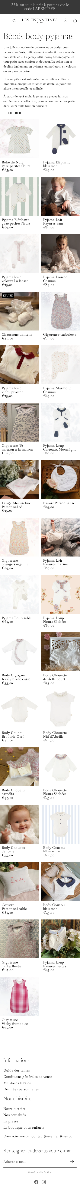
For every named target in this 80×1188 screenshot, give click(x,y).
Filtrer (14, 113)
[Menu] (5, 20)
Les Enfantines (44, 1172)
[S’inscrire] (72, 1161)
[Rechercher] (14, 20)
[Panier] (75, 20)
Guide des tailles (16, 1070)
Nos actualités (14, 1115)
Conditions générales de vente (27, 1076)
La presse (10, 1121)
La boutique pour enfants (23, 1127)
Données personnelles (21, 1089)
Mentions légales (17, 1083)
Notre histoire (14, 1108)
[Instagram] (43, 1182)
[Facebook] (36, 1182)
